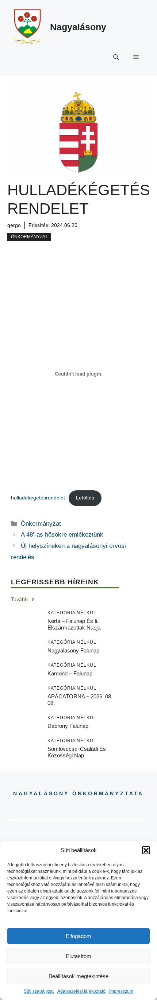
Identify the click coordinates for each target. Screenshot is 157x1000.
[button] (146, 850)
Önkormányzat (29, 236)
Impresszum (121, 991)
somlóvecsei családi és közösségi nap (76, 752)
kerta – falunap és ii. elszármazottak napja (73, 624)
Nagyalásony (78, 27)
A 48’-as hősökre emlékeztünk (62, 534)
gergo (14, 225)
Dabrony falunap (67, 726)
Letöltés (85, 498)
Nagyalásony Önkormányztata (78, 793)
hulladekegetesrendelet (38, 498)
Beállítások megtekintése (78, 976)
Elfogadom (78, 936)
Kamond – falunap (69, 673)
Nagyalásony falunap (73, 650)
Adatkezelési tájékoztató (81, 991)
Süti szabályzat (39, 991)
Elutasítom (78, 956)
